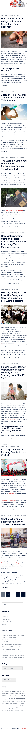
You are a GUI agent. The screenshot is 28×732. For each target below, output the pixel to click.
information (5, 703)
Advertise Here (6, 619)
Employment (15, 289)
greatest (7, 699)
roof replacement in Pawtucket (14, 210)
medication (5, 706)
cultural (19, 693)
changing (4, 693)
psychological (11, 708)
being (14, 691)
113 (18, 594)
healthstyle (5, 701)
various (11, 710)
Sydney (24, 728)
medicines (17, 705)
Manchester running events (8, 500)
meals (19, 703)
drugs (9, 695)
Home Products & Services (17, 157)
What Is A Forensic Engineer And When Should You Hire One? (13, 522)
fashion (16, 695)
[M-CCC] (14, 3)
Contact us (5, 616)
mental (22, 706)
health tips (12, 91)
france (3, 699)
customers (23, 693)
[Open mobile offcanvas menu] (1, 4)
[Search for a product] (26, 3)
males (9, 703)
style (3, 710)
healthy (11, 701)
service (20, 708)
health (12, 698)
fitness (23, 696)
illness (18, 701)
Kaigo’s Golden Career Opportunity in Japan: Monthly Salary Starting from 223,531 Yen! (13, 372)
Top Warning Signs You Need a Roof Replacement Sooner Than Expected (14, 164)
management (14, 703)
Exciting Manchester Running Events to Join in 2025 (13, 452)
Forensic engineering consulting (10, 563)
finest (19, 695)
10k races (11, 493)
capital (22, 691)
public (16, 708)
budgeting (19, 691)
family (12, 695)
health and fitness (6, 15)
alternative (5, 691)
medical (22, 703)
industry (22, 701)
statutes (24, 708)
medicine (12, 706)
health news (15, 446)
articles (9, 691)
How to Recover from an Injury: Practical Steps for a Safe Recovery (12, 22)
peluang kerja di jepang (7, 343)
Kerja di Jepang (10, 419)
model (3, 708)
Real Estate (23, 515)
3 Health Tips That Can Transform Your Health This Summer (13, 97)
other (7, 708)
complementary (10, 693)
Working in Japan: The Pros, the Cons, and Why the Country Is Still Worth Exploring (13, 296)
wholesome (17, 710)
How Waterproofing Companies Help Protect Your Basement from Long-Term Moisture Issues (14, 241)
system (7, 710)
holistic (15, 701)
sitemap (4, 624)
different (4, 695)
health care (15, 15)
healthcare (20, 699)
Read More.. (4, 85)
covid (16, 693)
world (21, 710)
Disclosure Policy (6, 621)
